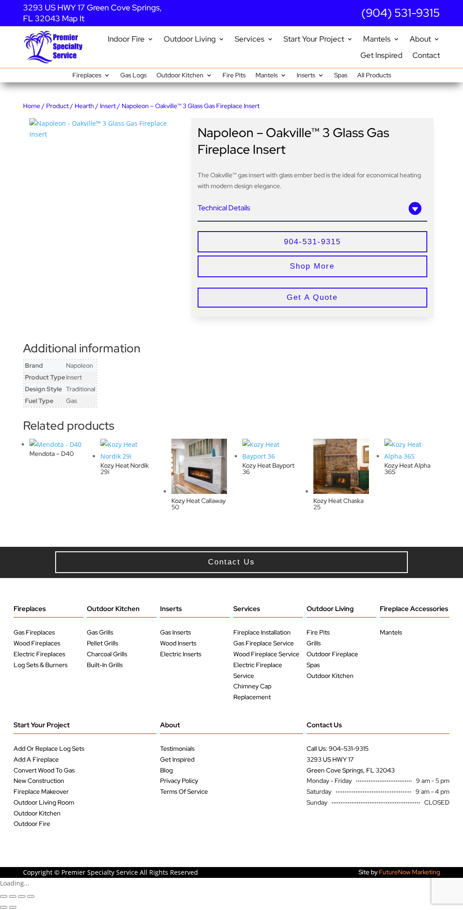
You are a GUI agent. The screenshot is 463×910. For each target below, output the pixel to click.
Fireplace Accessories (414, 608)
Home (31, 106)
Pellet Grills (102, 643)
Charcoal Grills (107, 654)
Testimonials (177, 748)
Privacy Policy (179, 781)
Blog (166, 770)
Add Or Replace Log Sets (49, 748)
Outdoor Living (190, 39)
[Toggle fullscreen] (12, 896)
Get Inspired (381, 55)
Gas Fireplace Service (263, 643)
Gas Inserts (175, 632)
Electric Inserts (180, 654)
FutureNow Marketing (409, 872)
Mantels (377, 39)
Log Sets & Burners (40, 665)
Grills (314, 643)
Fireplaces (86, 75)
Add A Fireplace (36, 759)
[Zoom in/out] (3, 896)
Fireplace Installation (262, 632)
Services (250, 39)
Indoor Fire (126, 39)
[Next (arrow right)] (12, 907)
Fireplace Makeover (41, 791)
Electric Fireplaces (39, 654)
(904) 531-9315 (400, 12)
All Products (374, 75)
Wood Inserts (178, 643)
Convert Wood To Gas (44, 770)
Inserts (306, 75)
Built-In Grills (105, 665)
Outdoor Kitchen (179, 75)
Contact (426, 55)
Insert (108, 106)
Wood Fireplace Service (266, 654)
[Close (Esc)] (30, 896)
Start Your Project (313, 39)
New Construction (39, 781)
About (420, 39)
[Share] (21, 896)
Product (57, 106)
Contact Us (324, 725)
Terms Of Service (184, 791)
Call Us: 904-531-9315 (338, 748)
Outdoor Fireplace (332, 654)
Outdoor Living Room (44, 802)
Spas (340, 75)
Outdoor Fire (32, 824)
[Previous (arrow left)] (3, 907)
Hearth (84, 106)
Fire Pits (234, 75)
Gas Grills (100, 632)
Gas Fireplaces (34, 632)
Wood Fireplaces (37, 643)
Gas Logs (133, 75)
